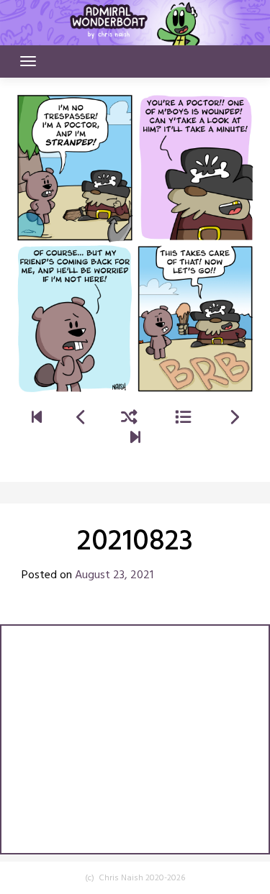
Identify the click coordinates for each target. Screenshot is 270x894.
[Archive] (183, 419)
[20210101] (36, 419)
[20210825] (234, 419)
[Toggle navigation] (28, 61)
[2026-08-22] (135, 439)
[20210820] (81, 419)
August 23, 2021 (114, 575)
